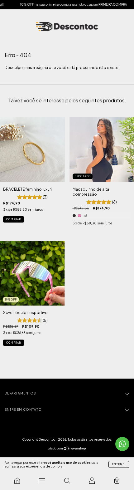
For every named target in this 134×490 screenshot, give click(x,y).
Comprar (13, 219)
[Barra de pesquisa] (67, 480)
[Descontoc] (17, 480)
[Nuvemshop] (67, 449)
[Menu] (42, 480)
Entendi (119, 464)
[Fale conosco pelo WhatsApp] (122, 444)
